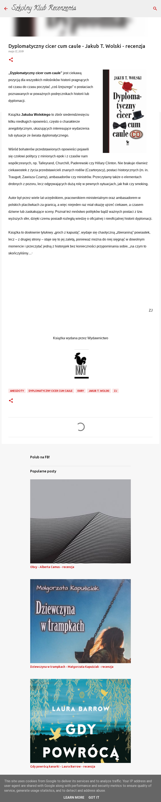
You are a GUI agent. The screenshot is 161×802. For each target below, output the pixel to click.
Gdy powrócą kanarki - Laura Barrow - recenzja (62, 766)
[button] (10, 60)
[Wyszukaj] (155, 9)
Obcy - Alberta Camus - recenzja (52, 567)
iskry (80, 390)
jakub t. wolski (99, 390)
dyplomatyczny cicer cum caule (51, 390)
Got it (93, 797)
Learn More (74, 797)
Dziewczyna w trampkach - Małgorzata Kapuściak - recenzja (71, 666)
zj (115, 390)
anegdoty (17, 390)
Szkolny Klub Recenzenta (44, 8)
